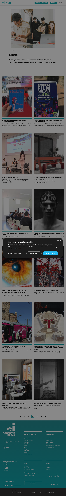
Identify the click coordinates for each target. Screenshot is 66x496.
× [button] (60, 240)
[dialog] (33, 248)
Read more (18, 249)
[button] (14, 253)
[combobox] (58, 240)
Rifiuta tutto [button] (34, 253)
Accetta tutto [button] (50, 253)
